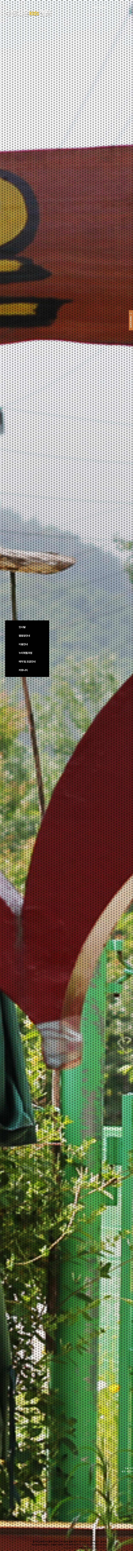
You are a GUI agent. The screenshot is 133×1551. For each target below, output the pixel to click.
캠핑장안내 (24, 635)
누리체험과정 (25, 653)
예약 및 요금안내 (27, 661)
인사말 (22, 627)
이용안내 (23, 644)
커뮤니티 (23, 670)
